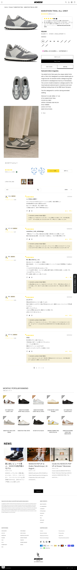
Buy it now (57, 61)
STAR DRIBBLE (23, 530)
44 (43, 46)
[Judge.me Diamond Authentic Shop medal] (34, 171)
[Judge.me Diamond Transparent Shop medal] (42, 171)
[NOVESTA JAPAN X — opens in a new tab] (44, 542)
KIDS (2, 546)
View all (38, 491)
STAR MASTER (4, 530)
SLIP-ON (3, 533)
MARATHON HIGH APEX (24, 535)
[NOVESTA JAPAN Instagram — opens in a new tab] (46, 542)
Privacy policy (61, 533)
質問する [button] (66, 171)
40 (58, 41)
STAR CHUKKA (23, 533)
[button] (66, 2)
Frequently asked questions (64, 537)
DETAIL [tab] (65, 67)
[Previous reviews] (42, 23)
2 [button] (36, 368)
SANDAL (21, 544)
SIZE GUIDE (42, 520)
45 (47, 46)
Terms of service (62, 530)
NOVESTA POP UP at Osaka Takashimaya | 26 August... (38, 466)
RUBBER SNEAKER (23, 542)
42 (66, 42)
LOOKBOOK (42, 508)
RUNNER (3, 537)
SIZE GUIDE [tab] (49, 67)
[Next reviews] (72, 23)
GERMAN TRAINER (23, 537)
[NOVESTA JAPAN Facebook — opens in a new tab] (41, 542)
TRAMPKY (22, 540)
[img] (30, 197)
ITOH (2, 540)
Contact (41, 530)
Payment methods (43, 533)
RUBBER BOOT (4, 544)
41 (62, 42)
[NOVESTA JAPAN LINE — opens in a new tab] (49, 542)
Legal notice (61, 535)
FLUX (2, 542)
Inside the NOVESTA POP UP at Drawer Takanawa (61, 465)
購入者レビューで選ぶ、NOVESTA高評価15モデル (14, 466)
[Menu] (1, 2)
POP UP (41, 515)
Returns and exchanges (44, 537)
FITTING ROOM (42, 511)
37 (47, 42)
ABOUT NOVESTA (43, 504)
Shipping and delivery (44, 535)
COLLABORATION (43, 506)
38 (50, 41)
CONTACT (42, 522)
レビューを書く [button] (53, 171)
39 (54, 41)
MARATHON (4, 535)
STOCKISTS (42, 513)
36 (43, 41)
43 (70, 42)
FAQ (41, 517)
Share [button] (44, 113)
